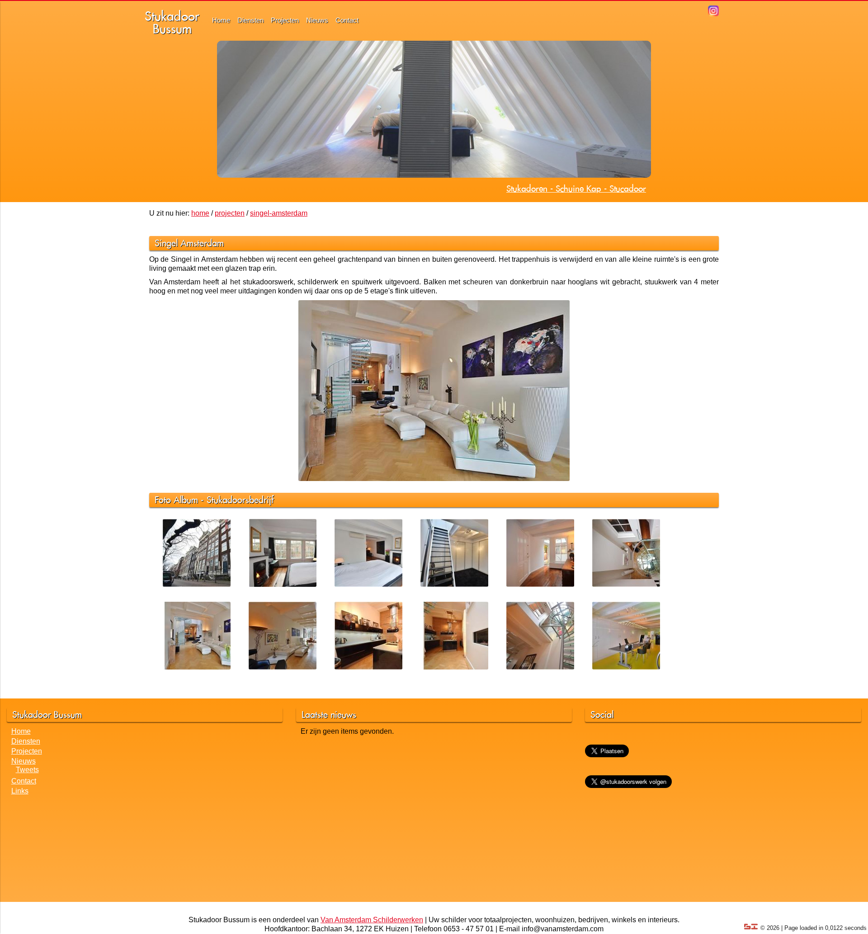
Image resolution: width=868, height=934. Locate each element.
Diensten (250, 20)
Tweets (27, 770)
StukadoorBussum (172, 22)
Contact (347, 20)
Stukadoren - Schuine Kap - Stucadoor (576, 188)
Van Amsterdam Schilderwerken (372, 920)
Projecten (285, 20)
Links (19, 791)
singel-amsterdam (278, 213)
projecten (230, 213)
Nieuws (317, 20)
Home (221, 20)
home (200, 213)
